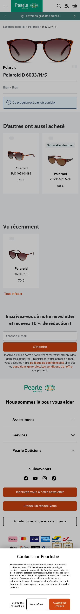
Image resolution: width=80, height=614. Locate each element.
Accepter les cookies (59, 604)
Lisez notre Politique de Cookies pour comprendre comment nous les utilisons (40, 584)
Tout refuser (37, 604)
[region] (40, 581)
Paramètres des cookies (17, 604)
